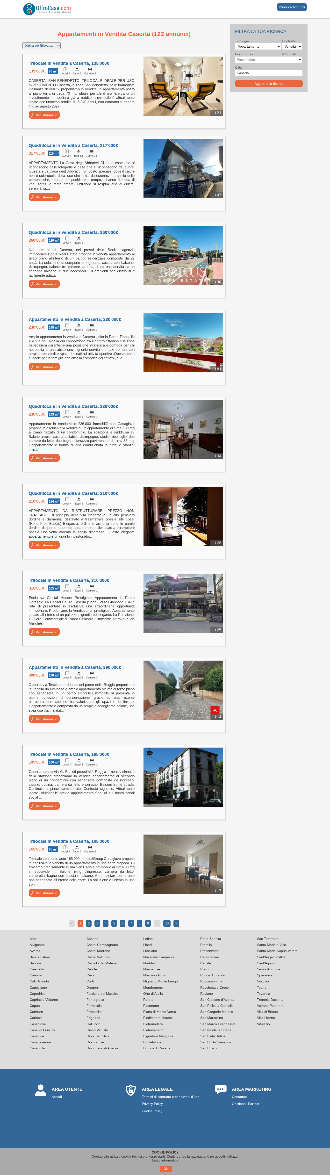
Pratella (206, 945)
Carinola (36, 1018)
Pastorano (151, 1006)
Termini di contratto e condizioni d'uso (170, 1097)
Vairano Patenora (270, 1006)
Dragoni (92, 987)
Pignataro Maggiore (158, 1036)
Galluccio (93, 1024)
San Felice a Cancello (217, 1006)
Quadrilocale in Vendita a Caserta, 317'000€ (73, 145)
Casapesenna (40, 1042)
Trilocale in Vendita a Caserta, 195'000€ (69, 754)
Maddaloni (151, 963)
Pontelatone (152, 1042)
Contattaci (239, 1097)
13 (167, 923)
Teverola (263, 993)
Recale (205, 963)
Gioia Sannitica (97, 1036)
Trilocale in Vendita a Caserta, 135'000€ (69, 63)
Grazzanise (95, 1042)
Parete (148, 1000)
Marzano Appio (154, 975)
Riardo (205, 969)
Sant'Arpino (266, 963)
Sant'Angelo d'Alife (271, 957)
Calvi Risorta (39, 981)
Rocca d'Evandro (213, 975)
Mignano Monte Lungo (160, 981)
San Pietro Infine (213, 1036)
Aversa (35, 951)
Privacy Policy (152, 1104)
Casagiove (38, 1024)
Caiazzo (36, 975)
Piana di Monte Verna (159, 1012)
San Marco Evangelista (218, 1024)
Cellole (91, 969)
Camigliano (38, 987)
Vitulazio (263, 1024)
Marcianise (151, 969)
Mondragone (153, 987)
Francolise (94, 1012)
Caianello (37, 969)
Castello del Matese (101, 963)
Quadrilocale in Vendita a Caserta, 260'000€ (73, 232)
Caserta (92, 939)
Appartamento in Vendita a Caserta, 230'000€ (75, 319)
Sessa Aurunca (268, 969)
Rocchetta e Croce (214, 987)
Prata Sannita (210, 939)
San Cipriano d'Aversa (217, 1000)
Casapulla (37, 1048)
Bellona (35, 963)
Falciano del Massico (102, 993)
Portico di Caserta (157, 1048)
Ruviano (206, 993)
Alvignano (37, 945)
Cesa (90, 975)
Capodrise (37, 993)
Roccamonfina (211, 981)
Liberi (147, 945)
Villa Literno (266, 1018)
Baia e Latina (40, 957)
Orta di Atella (153, 993)
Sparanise (265, 975)
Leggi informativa (165, 1160)
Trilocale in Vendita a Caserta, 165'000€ (69, 841)
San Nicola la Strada (215, 1030)
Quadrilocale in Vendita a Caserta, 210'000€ (73, 493)
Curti (90, 981)
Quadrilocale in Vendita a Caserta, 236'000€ (73, 406)
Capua (35, 1006)
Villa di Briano (267, 1012)
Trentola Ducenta (270, 1000)
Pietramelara (153, 1024)
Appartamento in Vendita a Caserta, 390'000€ (75, 667)
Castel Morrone (98, 951)
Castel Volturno (98, 957)
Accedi (57, 1097)
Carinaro (36, 1012)
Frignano (93, 1018)
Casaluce (37, 1036)
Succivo (263, 981)
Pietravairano (153, 1030)
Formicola (94, 1006)
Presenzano (209, 951)
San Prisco (208, 1048)
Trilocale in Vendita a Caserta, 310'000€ (69, 580)
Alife (33, 939)
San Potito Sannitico (215, 1042)
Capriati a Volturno (44, 1000)
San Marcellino (211, 1018)
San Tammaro (268, 939)
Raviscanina (209, 957)
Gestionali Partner (245, 1104)
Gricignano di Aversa (102, 1048)
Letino (148, 939)
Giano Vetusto (97, 1030)
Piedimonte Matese (158, 1018)
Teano (261, 987)
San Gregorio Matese (216, 1012)
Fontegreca (95, 1000)
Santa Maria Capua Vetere (277, 951)
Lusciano (150, 951)
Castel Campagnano (102, 945)
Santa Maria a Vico (271, 945)
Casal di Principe (42, 1030)
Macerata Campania (158, 957)
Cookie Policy (152, 1111)
